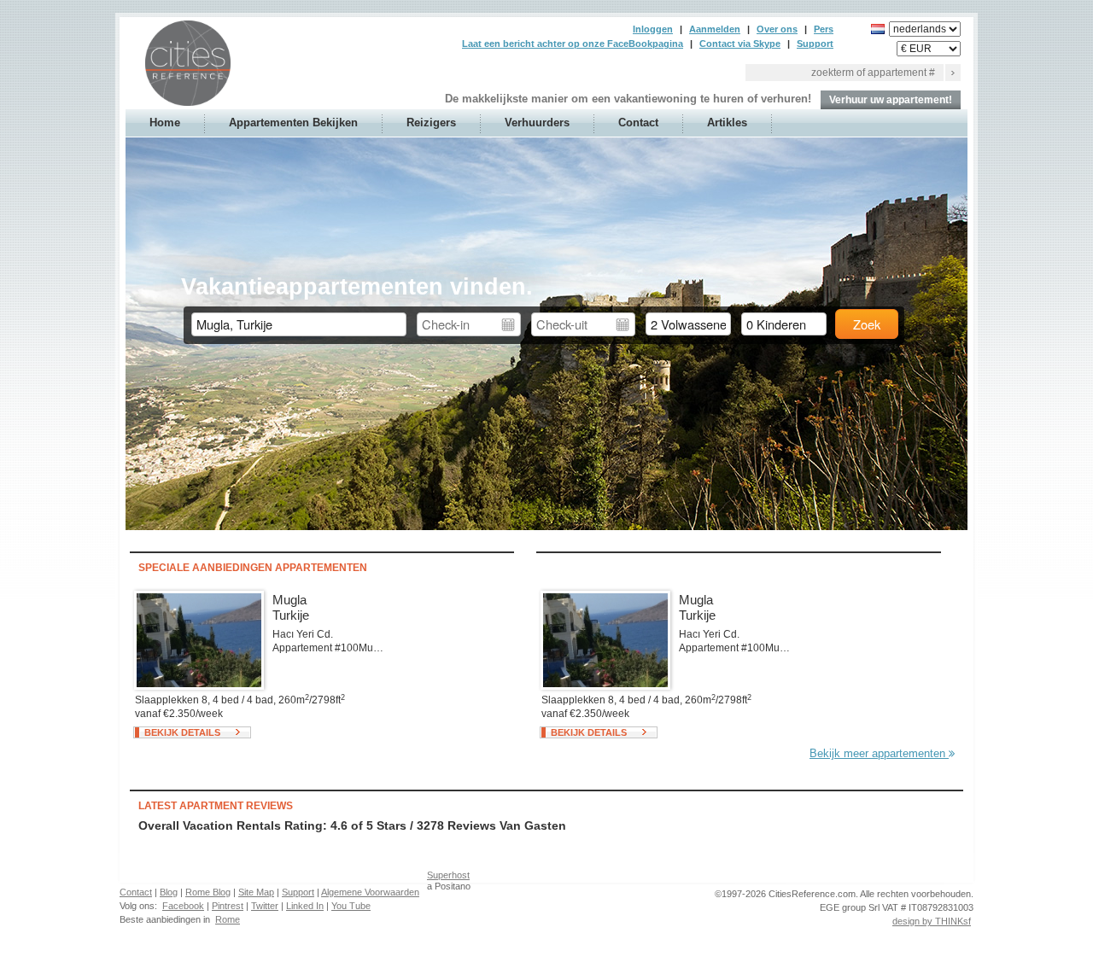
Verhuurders (537, 122)
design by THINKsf (931, 921)
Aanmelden (714, 29)
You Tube (351, 906)
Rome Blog (208, 892)
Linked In (305, 906)
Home (164, 122)
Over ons (777, 29)
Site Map (256, 892)
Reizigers (431, 122)
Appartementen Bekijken (293, 122)
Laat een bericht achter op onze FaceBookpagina (572, 43)
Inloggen (653, 29)
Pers (823, 29)
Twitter (264, 906)
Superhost (448, 875)
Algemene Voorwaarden (370, 892)
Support (815, 43)
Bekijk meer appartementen (879, 753)
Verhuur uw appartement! (890, 100)
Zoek (866, 324)
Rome (227, 919)
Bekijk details (182, 732)
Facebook (183, 906)
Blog (169, 892)
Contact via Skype (739, 43)
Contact (638, 122)
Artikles (727, 122)
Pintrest (227, 906)
